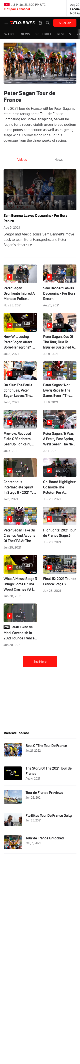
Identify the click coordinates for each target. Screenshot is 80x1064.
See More (40, 662)
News (58, 159)
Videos (22, 159)
